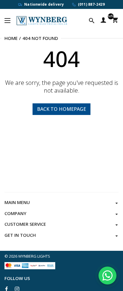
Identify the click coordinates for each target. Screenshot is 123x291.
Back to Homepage (61, 109)
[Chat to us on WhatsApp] (107, 275)
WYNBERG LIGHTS (34, 256)
